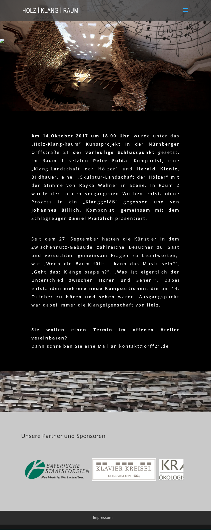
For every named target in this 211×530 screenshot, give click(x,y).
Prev (33, 471)
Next (178, 471)
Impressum (102, 517)
